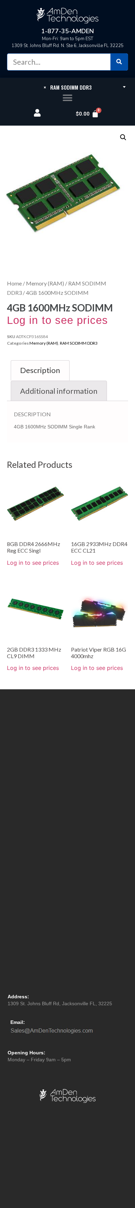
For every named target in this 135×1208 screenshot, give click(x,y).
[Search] (119, 62)
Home (14, 283)
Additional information (58, 391)
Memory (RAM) (45, 283)
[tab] (40, 370)
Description (40, 370)
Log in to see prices (57, 320)
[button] (67, 98)
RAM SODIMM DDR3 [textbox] (68, 87)
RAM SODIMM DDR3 (79, 343)
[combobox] (67, 87)
